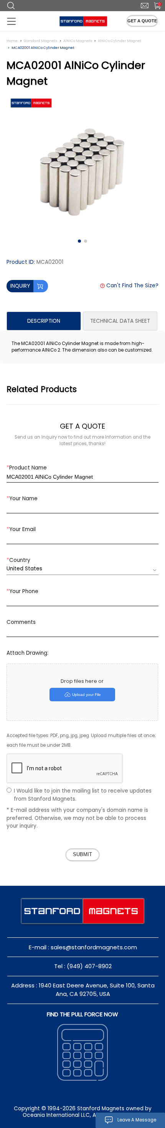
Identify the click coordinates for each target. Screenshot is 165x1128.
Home (12, 40)
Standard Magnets (40, 40)
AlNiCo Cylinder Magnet (120, 40)
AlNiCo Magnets (77, 40)
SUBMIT (82, 854)
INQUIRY (20, 286)
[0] (154, 5)
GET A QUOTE (142, 20)
